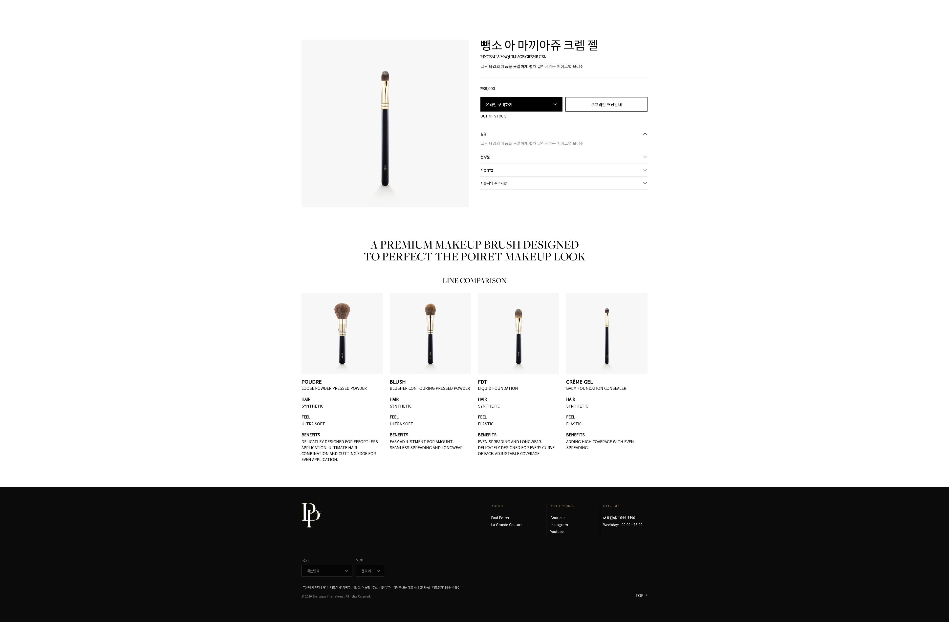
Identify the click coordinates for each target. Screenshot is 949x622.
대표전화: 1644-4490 (619, 517)
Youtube (557, 531)
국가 (305, 560)
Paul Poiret (500, 517)
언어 (360, 560)
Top (639, 595)
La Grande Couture (506, 524)
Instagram (559, 524)
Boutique (557, 517)
